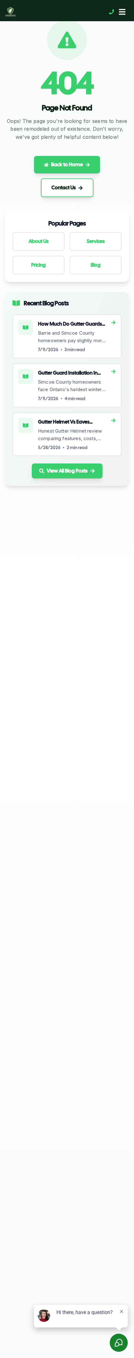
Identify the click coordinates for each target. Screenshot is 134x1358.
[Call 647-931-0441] (111, 12)
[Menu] (122, 12)
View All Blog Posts (67, 471)
